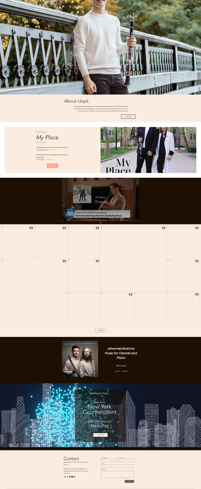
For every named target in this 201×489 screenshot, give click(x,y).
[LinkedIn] (75, 477)
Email (102, 463)
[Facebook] (67, 477)
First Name (104, 457)
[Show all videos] (100, 222)
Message (103, 469)
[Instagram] (65, 477)
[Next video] (136, 199)
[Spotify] (70, 477)
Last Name (121, 457)
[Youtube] (72, 477)
